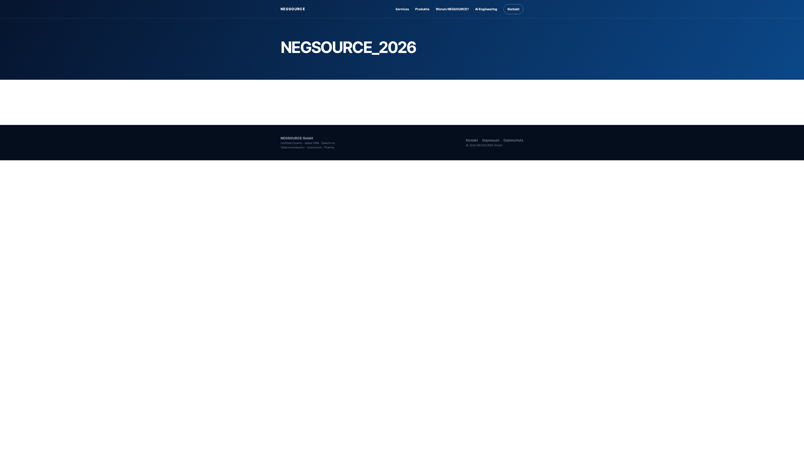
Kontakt (513, 9)
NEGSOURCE (293, 9)
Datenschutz (513, 140)
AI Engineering (486, 9)
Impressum (490, 140)
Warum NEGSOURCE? (452, 9)
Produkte (422, 9)
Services (402, 9)
